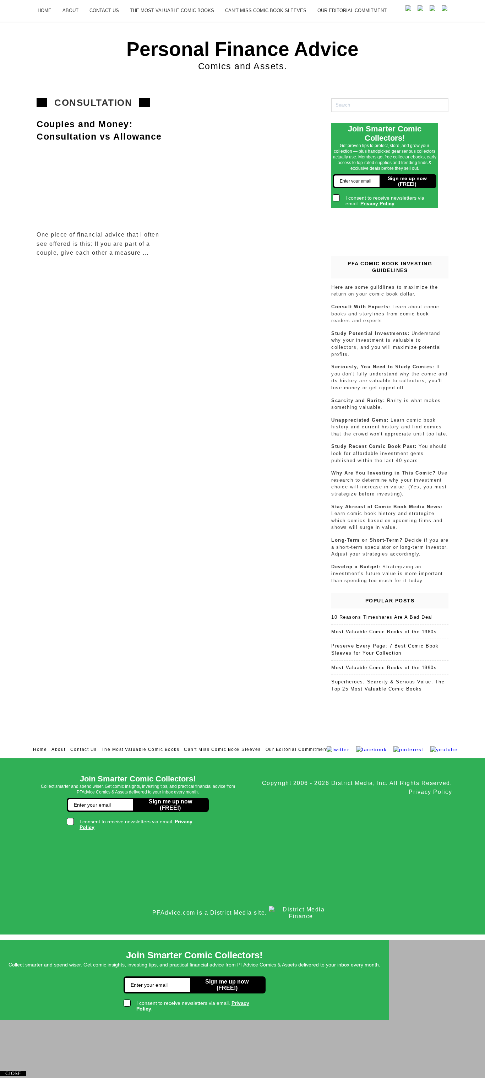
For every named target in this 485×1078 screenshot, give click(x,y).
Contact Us (104, 10)
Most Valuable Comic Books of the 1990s (384, 667)
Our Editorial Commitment (352, 10)
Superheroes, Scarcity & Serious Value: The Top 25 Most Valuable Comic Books (388, 685)
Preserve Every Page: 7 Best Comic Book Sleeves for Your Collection (384, 649)
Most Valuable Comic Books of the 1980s (384, 631)
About (70, 10)
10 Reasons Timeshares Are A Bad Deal (382, 617)
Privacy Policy (430, 792)
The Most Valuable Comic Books (172, 10)
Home (44, 10)
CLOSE (13, 1073)
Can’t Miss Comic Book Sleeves (265, 10)
